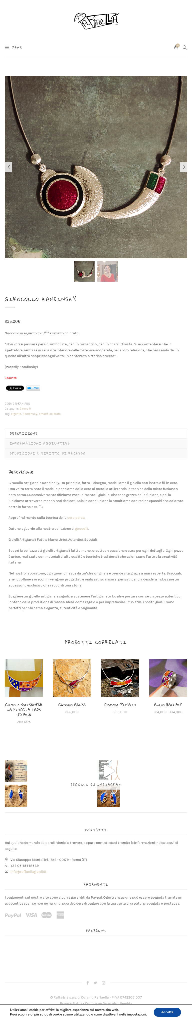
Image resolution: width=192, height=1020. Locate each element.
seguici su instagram (96, 785)
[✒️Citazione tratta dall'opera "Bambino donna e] (108, 771)
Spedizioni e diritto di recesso (48, 453)
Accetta (167, 1012)
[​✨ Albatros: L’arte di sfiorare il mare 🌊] (16, 796)
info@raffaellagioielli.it (28, 872)
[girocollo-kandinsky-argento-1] (96, 167)
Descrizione (24, 434)
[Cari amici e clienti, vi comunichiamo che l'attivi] (16, 771)
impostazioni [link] (136, 1014)
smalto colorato (50, 414)
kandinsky (30, 414)
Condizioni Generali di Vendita (108, 1003)
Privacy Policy (71, 1003)
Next (183, 167)
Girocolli (25, 408)
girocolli (81, 528)
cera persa (76, 517)
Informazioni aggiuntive (40, 443)
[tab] (96, 434)
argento (16, 414)
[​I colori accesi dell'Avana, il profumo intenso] (108, 796)
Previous (8, 167)
